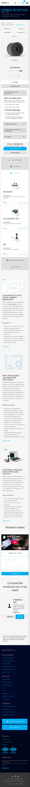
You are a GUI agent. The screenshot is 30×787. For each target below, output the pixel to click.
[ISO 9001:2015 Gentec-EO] (5, 750)
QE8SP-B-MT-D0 (20, 24)
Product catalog (6, 682)
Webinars (5, 693)
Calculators (5, 699)
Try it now (6, 346)
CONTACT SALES (15, 152)
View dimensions (15, 67)
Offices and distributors (8, 706)
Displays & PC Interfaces (8, 669)
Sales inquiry (5, 709)
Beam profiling (6, 663)
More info (10, 616)
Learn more (6, 440)
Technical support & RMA (9, 712)
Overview (15, 82)
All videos (14, 573)
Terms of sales (19, 783)
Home (2, 23)
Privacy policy (10, 783)
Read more (5, 767)
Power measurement (8, 658)
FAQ (3, 690)
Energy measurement (7, 24)
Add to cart (14, 148)
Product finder (6, 679)
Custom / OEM (6, 672)
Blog (3, 687)
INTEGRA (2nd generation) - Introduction (13, 560)
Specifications (15, 86)
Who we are (5, 739)
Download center (7, 685)
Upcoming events (7, 742)
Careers (4, 744)
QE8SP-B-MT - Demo (15, 553)
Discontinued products (8, 696)
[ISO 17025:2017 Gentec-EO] (13, 750)
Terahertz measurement (9, 666)
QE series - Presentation (15, 567)
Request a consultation (8, 714)
